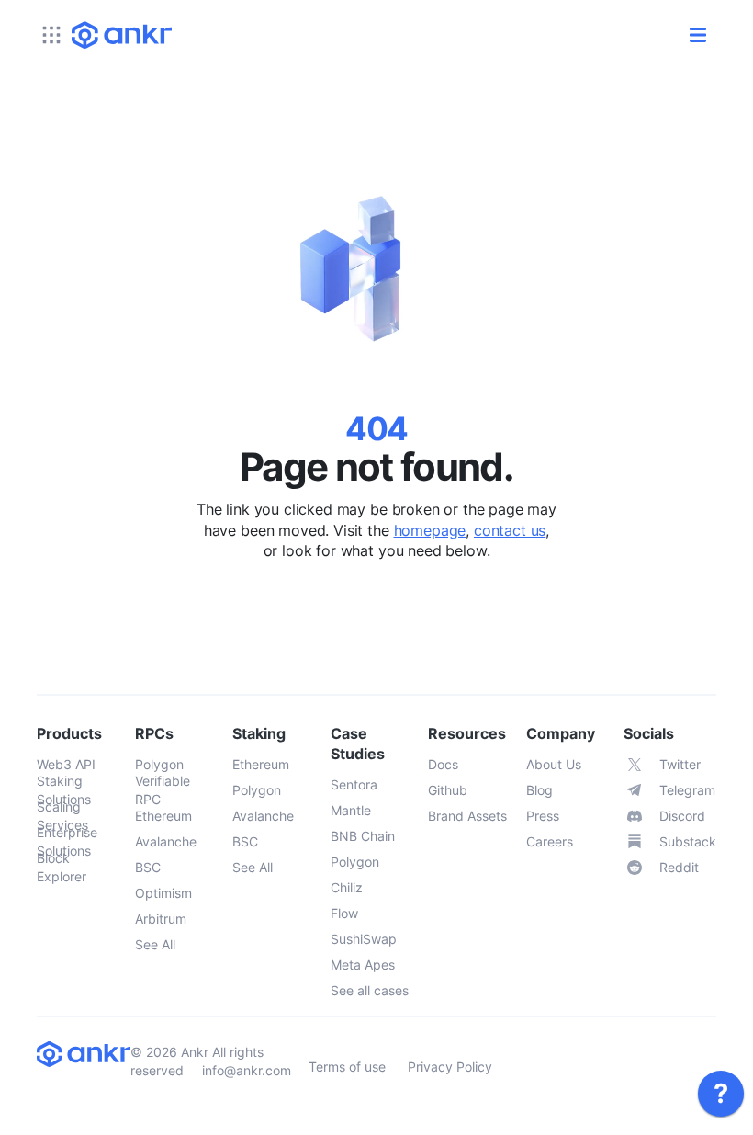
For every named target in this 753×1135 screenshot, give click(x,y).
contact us (509, 530)
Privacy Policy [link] (450, 1066)
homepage (430, 530)
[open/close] (698, 35)
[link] (721, 1093)
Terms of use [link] (347, 1066)
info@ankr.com (246, 1070)
